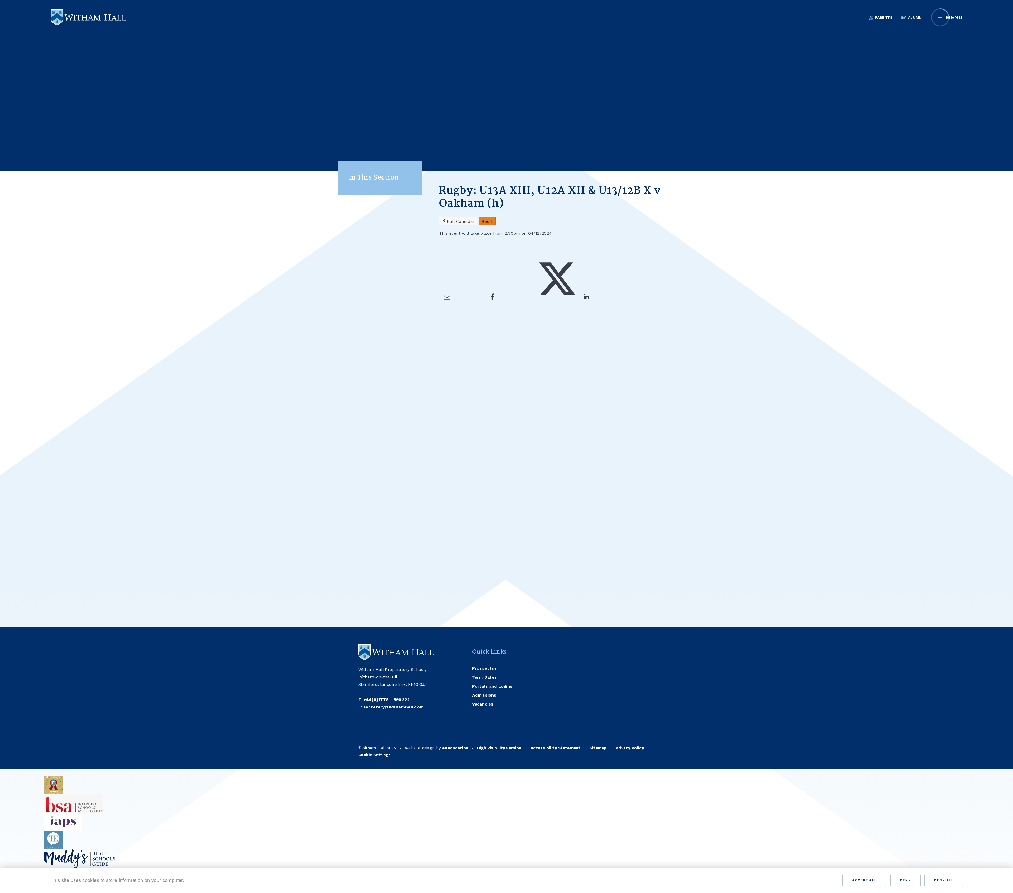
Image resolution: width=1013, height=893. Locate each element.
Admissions (484, 695)
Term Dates (484, 677)
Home (445, 163)
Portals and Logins (492, 686)
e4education (455, 748)
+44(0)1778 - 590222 (386, 699)
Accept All (864, 880)
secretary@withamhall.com (393, 706)
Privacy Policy (629, 748)
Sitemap (597, 748)
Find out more (205, 880)
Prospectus (484, 668)
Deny (905, 880)
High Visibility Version (499, 748)
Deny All (943, 880)
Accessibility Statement (556, 748)
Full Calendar (461, 221)
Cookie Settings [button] (374, 754)
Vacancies (482, 704)
